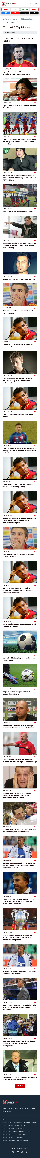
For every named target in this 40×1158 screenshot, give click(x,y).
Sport (35, 69)
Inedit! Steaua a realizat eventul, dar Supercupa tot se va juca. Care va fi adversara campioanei (17, 937)
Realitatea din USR (20, 1125)
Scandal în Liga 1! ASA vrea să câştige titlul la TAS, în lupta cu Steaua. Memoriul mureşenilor (20, 1043)
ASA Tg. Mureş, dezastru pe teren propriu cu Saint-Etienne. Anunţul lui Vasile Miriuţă (20, 760)
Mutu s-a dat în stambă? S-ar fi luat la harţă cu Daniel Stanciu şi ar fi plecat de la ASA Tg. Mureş (19, 177)
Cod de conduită (6, 1111)
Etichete (15, 19)
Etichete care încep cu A (28, 19)
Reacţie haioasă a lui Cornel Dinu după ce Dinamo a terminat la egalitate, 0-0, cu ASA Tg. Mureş (19, 245)
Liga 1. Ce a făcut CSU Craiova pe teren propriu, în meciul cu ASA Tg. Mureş (18, 73)
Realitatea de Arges (7, 1137)
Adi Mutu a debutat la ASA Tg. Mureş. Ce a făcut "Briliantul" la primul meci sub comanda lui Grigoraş (19, 520)
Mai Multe (20, 1086)
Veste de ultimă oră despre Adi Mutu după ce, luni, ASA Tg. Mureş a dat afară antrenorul (19, 380)
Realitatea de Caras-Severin (9, 1131)
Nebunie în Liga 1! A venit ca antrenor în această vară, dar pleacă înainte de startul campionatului (18, 901)
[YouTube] (15, 13)
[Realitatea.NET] (9, 4)
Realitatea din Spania (22, 1140)
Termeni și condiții (13, 1108)
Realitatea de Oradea (21, 1128)
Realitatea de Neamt (7, 1125)
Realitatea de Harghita (25, 1131)
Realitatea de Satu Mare (8, 1140)
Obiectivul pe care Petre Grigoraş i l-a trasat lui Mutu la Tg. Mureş (18, 485)
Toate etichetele (11, 32)
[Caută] (31, 4)
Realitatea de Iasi (19, 1137)
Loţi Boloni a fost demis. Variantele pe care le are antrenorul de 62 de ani (20, 1078)
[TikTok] (34, 13)
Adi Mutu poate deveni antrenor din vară (19, 279)
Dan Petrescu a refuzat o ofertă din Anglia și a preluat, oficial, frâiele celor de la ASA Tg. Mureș (19, 1007)
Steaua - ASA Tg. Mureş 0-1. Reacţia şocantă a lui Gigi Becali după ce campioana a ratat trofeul (17, 795)
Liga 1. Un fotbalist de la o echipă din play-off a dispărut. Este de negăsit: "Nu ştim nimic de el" (19, 141)
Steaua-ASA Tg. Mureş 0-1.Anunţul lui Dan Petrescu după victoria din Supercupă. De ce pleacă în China (19, 865)
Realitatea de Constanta (8, 1134)
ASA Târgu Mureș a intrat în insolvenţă (18, 212)
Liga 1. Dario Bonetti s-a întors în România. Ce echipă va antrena (20, 107)
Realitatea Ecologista (30, 1122)
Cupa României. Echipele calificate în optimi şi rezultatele (18, 693)
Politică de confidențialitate (27, 1108)
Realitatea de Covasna (8, 1128)
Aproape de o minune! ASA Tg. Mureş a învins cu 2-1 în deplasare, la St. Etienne (18, 727)
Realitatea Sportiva (7, 1122)
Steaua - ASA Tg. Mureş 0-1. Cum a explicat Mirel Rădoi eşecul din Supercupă (20, 830)
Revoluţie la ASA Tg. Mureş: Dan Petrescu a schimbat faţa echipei (19, 972)
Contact (4, 1108)
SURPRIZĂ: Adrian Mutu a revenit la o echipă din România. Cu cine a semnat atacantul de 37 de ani (18, 590)
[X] (24, 13)
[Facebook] (5, 13)
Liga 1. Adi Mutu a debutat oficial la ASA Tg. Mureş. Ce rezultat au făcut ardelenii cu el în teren (20, 450)
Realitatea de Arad (22, 1134)
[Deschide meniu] (36, 3)
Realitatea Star (18, 1122)
